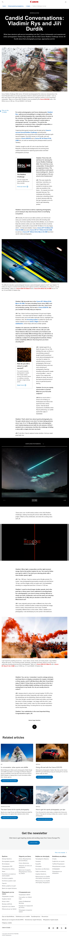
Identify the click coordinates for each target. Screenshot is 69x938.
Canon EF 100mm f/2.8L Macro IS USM (35, 232)
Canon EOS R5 (26, 138)
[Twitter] (61, 928)
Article (38, 806)
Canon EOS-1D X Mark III (23, 288)
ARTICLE (38, 764)
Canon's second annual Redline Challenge (33, 131)
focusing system (32, 320)
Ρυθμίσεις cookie (7, 923)
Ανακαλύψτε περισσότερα (9, 780)
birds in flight (34, 322)
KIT (1, 764)
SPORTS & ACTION (34, 13)
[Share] (34, 727)
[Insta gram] (53, 928)
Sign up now (33, 842)
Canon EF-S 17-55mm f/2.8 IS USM (41, 230)
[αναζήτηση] (2, 2)
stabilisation (19, 324)
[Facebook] (49, 928)
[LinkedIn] (57, 928)
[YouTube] (65, 928)
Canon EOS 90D (44, 99)
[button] (64, 500)
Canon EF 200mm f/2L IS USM (42, 288)
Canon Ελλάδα (6, 927)
